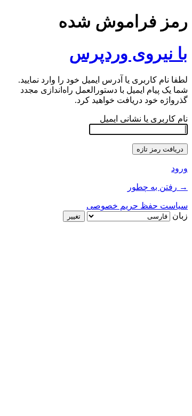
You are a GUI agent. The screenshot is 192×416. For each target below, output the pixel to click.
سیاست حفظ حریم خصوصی (137, 205)
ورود (179, 168)
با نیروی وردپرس (128, 53)
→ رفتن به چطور (157, 186)
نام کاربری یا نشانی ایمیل (144, 118)
